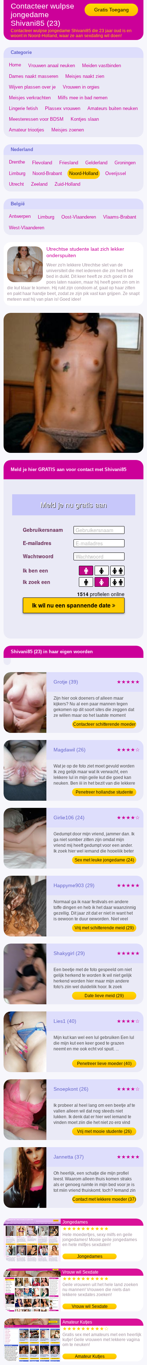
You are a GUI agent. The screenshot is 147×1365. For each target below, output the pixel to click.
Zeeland (39, 184)
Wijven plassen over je (32, 87)
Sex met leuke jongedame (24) (104, 860)
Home (15, 65)
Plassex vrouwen (62, 108)
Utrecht (16, 184)
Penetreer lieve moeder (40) (104, 1063)
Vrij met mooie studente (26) (104, 1131)
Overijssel (115, 173)
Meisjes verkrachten (30, 97)
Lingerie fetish (23, 108)
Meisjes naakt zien (84, 76)
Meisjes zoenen (67, 129)
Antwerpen (20, 216)
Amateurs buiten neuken (112, 108)
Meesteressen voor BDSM (36, 119)
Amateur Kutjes (90, 1356)
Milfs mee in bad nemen (82, 97)
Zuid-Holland (67, 184)
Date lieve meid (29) (104, 995)
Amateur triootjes (26, 129)
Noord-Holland (83, 173)
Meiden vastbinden (101, 65)
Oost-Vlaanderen (78, 217)
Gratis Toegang (111, 9)
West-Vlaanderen (26, 227)
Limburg (17, 173)
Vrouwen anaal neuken (51, 65)
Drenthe (17, 162)
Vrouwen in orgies (81, 87)
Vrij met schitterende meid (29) (104, 927)
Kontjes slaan (85, 119)
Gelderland (96, 162)
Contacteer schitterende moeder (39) (104, 725)
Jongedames (89, 1256)
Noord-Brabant (47, 173)
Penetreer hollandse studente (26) (104, 793)
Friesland (68, 162)
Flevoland (42, 162)
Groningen (125, 162)
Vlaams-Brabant (119, 217)
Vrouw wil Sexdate (90, 1306)
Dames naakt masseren (33, 76)
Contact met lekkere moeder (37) (104, 1199)
